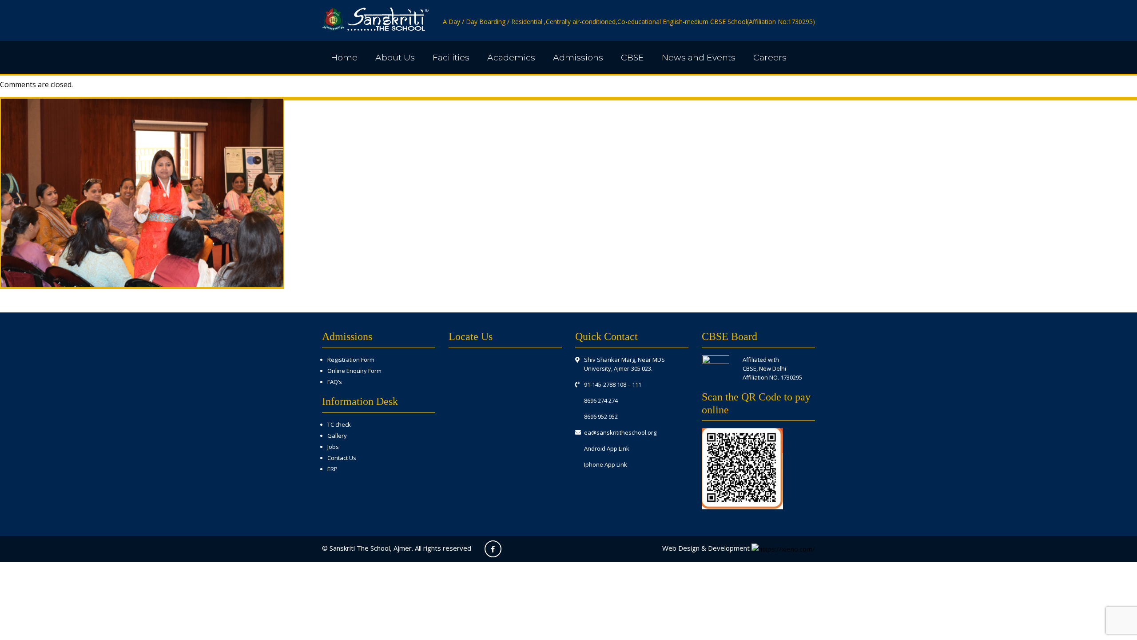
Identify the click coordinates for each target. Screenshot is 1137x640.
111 (636, 384)
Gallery (337, 436)
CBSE (632, 57)
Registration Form (350, 360)
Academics (511, 57)
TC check (339, 424)
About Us (395, 57)
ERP (332, 469)
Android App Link (606, 448)
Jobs (333, 447)
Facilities (451, 57)
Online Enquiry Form (354, 371)
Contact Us (341, 458)
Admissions (578, 57)
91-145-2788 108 (605, 384)
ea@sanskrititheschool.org (620, 432)
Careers (770, 57)
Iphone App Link (605, 464)
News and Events (698, 57)
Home (344, 57)
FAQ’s (334, 382)
